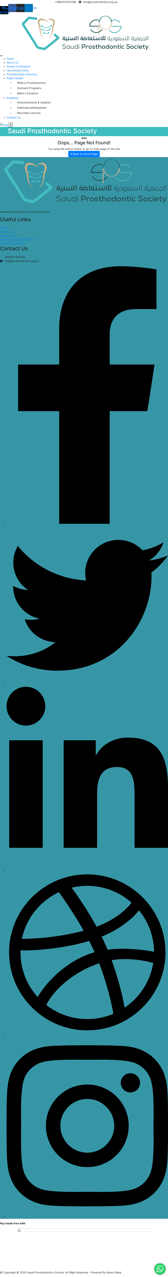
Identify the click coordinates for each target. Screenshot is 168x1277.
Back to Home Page (85, 154)
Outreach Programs (29, 88)
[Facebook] (87, 522)
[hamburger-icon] (1, 55)
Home (10, 58)
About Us (12, 62)
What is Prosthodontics (31, 82)
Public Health (15, 78)
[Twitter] (87, 684)
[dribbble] (87, 1032)
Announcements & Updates (34, 102)
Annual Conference (18, 66)
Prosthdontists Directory (22, 74)
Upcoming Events (18, 70)
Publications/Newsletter (32, 107)
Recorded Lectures (29, 113)
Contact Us (14, 117)
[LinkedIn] (87, 870)
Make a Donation (27, 93)
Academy (12, 97)
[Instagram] (87, 1216)
